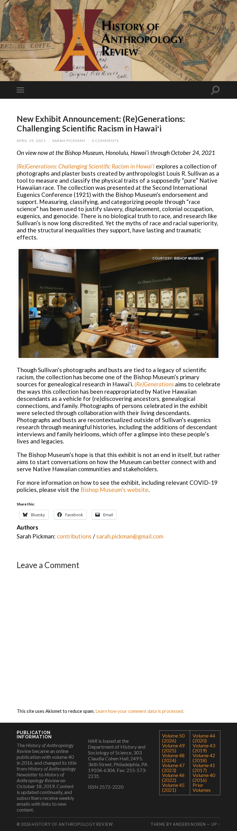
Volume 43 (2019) (204, 747)
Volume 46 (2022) (173, 777)
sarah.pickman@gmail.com (129, 536)
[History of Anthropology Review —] (118, 40)
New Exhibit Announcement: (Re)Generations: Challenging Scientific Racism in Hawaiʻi (101, 124)
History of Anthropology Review (72, 824)
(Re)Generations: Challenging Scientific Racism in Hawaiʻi (86, 166)
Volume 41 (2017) (204, 767)
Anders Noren (189, 824)
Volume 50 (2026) (173, 738)
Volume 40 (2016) (204, 777)
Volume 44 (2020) (204, 738)
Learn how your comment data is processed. (139, 711)
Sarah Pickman (68, 140)
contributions (74, 536)
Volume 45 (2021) (173, 787)
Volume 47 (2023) (173, 767)
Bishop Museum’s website (114, 489)
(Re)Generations (154, 384)
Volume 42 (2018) (204, 757)
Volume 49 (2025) (173, 747)
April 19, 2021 (31, 140)
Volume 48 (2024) (173, 757)
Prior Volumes (202, 787)
